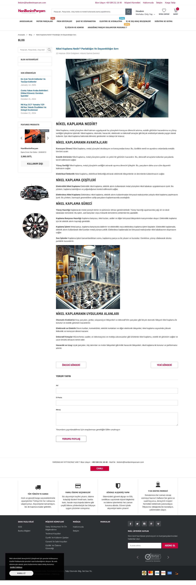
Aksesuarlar (26, 21)
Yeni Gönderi (164, 365)
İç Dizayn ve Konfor (74, 27)
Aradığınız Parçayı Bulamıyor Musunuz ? (107, 27)
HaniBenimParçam (29, 148)
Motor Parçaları (44, 21)
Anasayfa (21, 35)
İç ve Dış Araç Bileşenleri (138, 21)
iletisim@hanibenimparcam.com (32, 3)
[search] (128, 12)
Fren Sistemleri (64, 21)
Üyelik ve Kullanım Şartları (57, 537)
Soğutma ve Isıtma (163, 21)
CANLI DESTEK (100, 469)
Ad (57, 385)
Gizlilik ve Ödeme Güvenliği (53, 546)
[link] (35, 137)
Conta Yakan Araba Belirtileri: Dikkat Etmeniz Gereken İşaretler (34, 93)
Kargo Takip (170, 3)
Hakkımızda (148, 3)
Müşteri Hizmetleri (132, 3)
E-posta (59, 397)
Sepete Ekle (35, 163)
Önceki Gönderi (71, 365)
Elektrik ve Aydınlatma (111, 21)
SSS (20, 527)
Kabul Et (21, 573)
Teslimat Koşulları (53, 533)
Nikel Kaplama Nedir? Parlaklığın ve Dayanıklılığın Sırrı (87, 48)
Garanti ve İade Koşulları (56, 541)
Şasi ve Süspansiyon (86, 21)
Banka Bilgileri (24, 531)
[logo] (31, 12)
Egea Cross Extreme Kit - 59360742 (34, 152)
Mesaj (58, 410)
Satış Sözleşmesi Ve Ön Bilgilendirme (56, 528)
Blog (30, 35)
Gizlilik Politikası (16, 567)
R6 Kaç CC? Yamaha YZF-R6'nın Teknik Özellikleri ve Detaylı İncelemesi (33, 107)
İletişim (159, 3)
